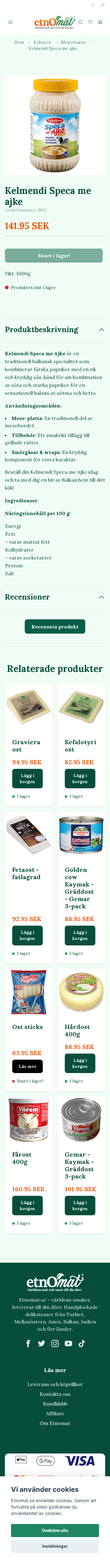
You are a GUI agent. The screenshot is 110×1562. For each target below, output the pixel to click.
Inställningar (55, 1546)
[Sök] (81, 22)
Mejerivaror (73, 42)
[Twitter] (41, 1343)
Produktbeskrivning (41, 329)
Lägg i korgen (27, 778)
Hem (19, 42)
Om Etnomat (55, 1423)
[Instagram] (55, 1343)
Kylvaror (42, 42)
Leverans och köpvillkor (55, 1384)
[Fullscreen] (55, 125)
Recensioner (27, 597)
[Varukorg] (100, 22)
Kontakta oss (55, 1394)
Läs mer (27, 1066)
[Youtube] (68, 1343)
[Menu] (10, 22)
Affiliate (55, 1413)
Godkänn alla (55, 1530)
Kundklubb (55, 1404)
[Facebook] (28, 1343)
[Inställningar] (92, 4)
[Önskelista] (90, 22)
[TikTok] (82, 1343)
